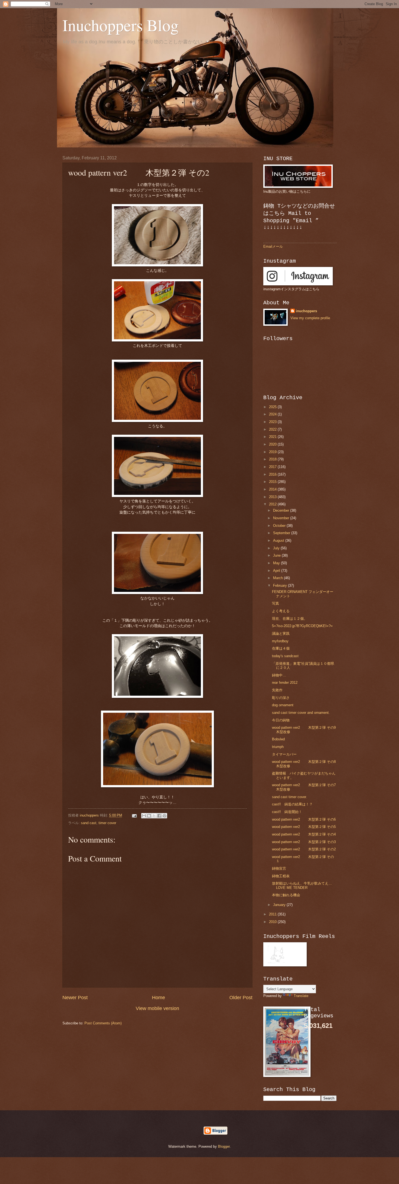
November (281, 518)
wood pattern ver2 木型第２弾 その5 (304, 827)
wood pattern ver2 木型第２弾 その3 (304, 842)
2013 (273, 497)
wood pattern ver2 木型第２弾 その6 (304, 819)
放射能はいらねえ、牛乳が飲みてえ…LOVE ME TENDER (302, 885)
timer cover (107, 823)
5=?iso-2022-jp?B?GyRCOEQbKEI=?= (302, 626)
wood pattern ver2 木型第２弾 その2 (304, 849)
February (280, 585)
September (282, 533)
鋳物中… (279, 675)
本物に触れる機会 (286, 895)
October (280, 526)
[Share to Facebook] (159, 815)
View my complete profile (310, 318)
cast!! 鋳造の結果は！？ (292, 804)
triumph (278, 747)
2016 (273, 474)
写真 (275, 603)
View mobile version (157, 1008)
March (278, 578)
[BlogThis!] (149, 815)
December (281, 510)
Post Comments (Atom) (103, 1023)
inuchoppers (306, 311)
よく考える (281, 611)
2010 (273, 922)
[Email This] (144, 815)
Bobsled (278, 739)
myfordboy (280, 641)
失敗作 (277, 690)
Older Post (240, 997)
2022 (273, 429)
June (277, 555)
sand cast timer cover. (289, 797)
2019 (273, 452)
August (279, 540)
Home (158, 997)
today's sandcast (285, 656)
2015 (273, 482)
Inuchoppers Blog (120, 25)
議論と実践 (281, 633)
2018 (273, 459)
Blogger (224, 1146)
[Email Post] (134, 815)
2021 (273, 437)
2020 (273, 444)
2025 (273, 407)
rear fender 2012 (284, 682)
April (277, 571)
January (280, 905)
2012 (273, 504)
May (277, 563)
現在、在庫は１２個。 (289, 619)
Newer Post (75, 997)
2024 (273, 414)
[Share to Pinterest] (164, 815)
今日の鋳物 (281, 720)
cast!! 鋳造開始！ (287, 812)
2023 (273, 422)
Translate (301, 996)
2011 (273, 914)
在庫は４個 (281, 648)
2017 (273, 467)
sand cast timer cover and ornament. (301, 713)
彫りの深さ (281, 698)
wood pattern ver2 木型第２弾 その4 (304, 834)
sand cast (88, 823)
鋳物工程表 (281, 876)
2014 (273, 489)
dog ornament (282, 705)
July (277, 548)
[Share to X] (154, 815)
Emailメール (273, 246)
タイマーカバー (284, 754)
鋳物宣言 (279, 868)
